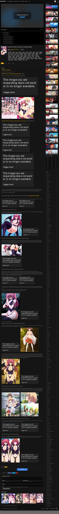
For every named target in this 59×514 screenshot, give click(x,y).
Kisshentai (9, 57)
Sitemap (43, 508)
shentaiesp (48, 415)
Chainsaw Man (48, 205)
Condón (48, 215)
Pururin (9, 58)
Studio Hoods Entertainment (50, 463)
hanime (48, 258)
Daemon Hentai (21, 53)
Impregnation (48, 317)
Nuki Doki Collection (6, 70)
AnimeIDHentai (48, 186)
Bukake (34, 52)
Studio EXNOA (48, 455)
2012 (51, 163)
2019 (47, 160)
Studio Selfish (48, 500)
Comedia (9, 53)
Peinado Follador (49, 383)
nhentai (28, 57)
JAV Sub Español (49, 327)
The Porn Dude (27, 58)
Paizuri (39, 57)
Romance (48, 399)
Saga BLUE (48, 402)
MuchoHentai (20, 57)
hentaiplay (48, 298)
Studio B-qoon (48, 434)
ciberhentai (48, 210)
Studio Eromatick (49, 453)
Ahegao (14, 52)
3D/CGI (48, 173)
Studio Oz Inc (48, 487)
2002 (55, 167)
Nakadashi (24, 57)
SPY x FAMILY (48, 423)
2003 (51, 167)
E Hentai (33, 53)
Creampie (16, 53)
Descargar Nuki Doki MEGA (33, 195)
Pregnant (48, 391)
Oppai (31, 57)
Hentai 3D (48, 263)
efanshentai (48, 234)
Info (2, 63)
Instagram (54, 7)
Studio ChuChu (48, 447)
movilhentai (48, 357)
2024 (51, 157)
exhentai (40, 53)
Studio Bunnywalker (49, 442)
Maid (16, 57)
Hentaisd (48, 303)
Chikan (37, 52)
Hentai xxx (48, 269)
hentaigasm (48, 285)
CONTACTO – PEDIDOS (52, 508)
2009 (51, 164)
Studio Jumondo (49, 466)
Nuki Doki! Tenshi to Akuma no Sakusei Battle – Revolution (14, 121)
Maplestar (48, 349)
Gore (47, 255)
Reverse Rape (48, 397)
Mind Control (48, 354)
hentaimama (48, 293)
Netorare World (49, 367)
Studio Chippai (48, 445)
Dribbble (48, 7)
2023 (55, 157)
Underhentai (40, 58)
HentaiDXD (48, 279)
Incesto (48, 319)
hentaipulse (48, 301)
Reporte (13, 63)
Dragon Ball (48, 229)
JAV (47, 325)
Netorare (48, 365)
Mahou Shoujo (48, 346)
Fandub (48, 245)
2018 (51, 160)
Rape (12, 58)
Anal (16, 52)
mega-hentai (48, 351)
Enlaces (5, 63)
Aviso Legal (46, 508)
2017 (55, 160)
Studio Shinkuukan (49, 503)
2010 (47, 164)
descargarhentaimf (49, 226)
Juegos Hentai (48, 333)
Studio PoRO (9, 52)
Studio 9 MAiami (49, 426)
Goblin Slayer (48, 253)
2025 (47, 157)
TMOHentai (36, 58)
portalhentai (48, 389)
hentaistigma (48, 306)
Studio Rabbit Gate (49, 495)
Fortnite (48, 247)
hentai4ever (48, 274)
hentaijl (48, 290)
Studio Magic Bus (49, 471)
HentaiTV (48, 309)
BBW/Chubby (48, 197)
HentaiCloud (48, 277)
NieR (47, 370)
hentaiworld (48, 311)
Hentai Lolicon (48, 266)
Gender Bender (49, 250)
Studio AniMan (48, 429)
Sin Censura (48, 418)
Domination (29, 53)
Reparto (9, 63)
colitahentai (40, 52)
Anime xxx (20, 52)
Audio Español (48, 194)
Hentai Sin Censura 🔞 (16, 1)
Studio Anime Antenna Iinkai (50, 431)
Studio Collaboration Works (21, 58)
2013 (47, 163)
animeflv (23, 52)
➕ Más (29, 1)
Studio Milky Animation (49, 477)
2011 (55, 163)
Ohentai (48, 373)
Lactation (13, 57)
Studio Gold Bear (49, 461)
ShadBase (15, 58)
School (48, 407)
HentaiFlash (48, 282)
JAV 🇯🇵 (25, 1)
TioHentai (32, 58)
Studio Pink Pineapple (49, 490)
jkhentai (48, 330)
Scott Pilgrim (48, 410)
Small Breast (48, 421)
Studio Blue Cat (49, 437)
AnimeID (27, 52)
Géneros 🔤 (21, 1)
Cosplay (13, 53)
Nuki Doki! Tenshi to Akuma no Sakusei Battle (11, 73)
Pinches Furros (49, 386)
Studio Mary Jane (49, 474)
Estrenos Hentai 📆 (9, 1)
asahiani (48, 189)
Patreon (48, 381)
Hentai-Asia (48, 271)
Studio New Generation (49, 482)
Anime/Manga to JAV (49, 181)
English (48, 237)
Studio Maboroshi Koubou (50, 469)
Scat (47, 405)
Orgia (36, 57)
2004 (47, 167)
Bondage (31, 52)
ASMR (47, 192)
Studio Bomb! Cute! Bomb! (50, 439)
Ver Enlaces (22, 469)
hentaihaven (48, 287)
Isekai (47, 322)
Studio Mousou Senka (49, 479)
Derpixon (48, 223)
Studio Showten (49, 506)
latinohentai (48, 343)
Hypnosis (48, 314)
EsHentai (37, 53)
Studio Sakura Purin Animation (50, 498)
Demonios (25, 53)
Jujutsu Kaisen (48, 335)
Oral (33, 57)
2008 (55, 164)
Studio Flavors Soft (49, 458)
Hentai (47, 261)
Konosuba (48, 338)
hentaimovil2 (48, 295)
